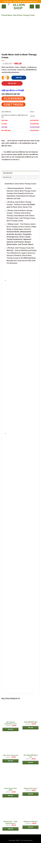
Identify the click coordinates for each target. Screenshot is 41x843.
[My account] (32, 6)
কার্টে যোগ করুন (12, 83)
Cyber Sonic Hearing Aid (10, 755)
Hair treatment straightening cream (10, 723)
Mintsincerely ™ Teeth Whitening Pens (10, 822)
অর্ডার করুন (19, 77)
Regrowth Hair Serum (30, 788)
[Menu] (4, 6)
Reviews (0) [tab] (7, 177)
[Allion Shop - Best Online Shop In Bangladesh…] (18, 6)
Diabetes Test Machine (30, 821)
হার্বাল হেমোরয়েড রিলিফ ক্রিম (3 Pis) (31, 756)
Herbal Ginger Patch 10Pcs (10, 789)
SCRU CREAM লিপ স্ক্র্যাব (30, 722)
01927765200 (13, 104)
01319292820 (13, 98)
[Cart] (37, 6)
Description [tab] (7, 173)
